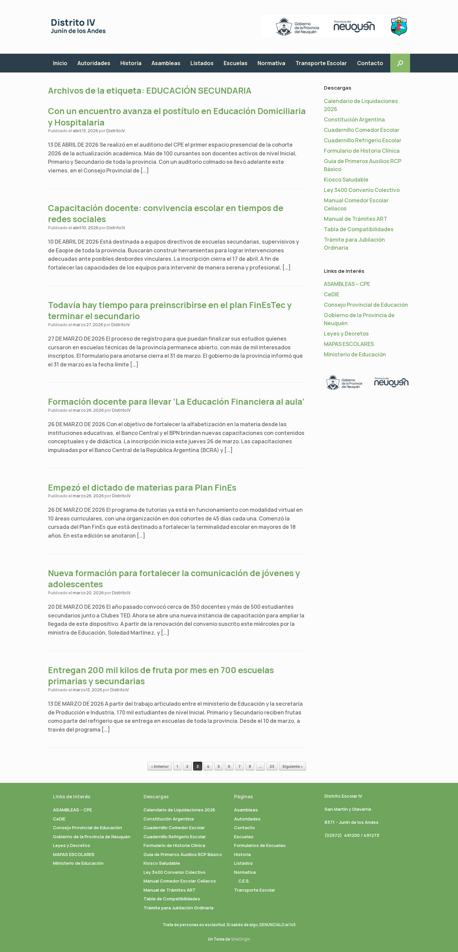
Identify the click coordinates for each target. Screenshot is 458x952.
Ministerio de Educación (355, 354)
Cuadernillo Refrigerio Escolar (362, 140)
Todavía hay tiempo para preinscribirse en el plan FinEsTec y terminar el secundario (170, 310)
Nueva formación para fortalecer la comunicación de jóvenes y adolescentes (174, 578)
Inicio (60, 63)
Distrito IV (115, 131)
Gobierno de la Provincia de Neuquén (91, 837)
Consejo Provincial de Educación (366, 304)
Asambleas (166, 63)
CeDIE (331, 294)
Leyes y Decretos (346, 333)
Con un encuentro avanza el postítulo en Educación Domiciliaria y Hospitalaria (177, 116)
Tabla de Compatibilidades (359, 229)
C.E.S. (244, 881)
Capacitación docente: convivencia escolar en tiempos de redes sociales (165, 213)
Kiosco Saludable (346, 179)
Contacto (370, 63)
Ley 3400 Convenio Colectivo (362, 190)
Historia (130, 63)
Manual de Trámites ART (355, 218)
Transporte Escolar (321, 63)
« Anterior (160, 766)
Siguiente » (292, 766)
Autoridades (93, 63)
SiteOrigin (240, 939)
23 (272, 766)
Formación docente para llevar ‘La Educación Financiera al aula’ (176, 401)
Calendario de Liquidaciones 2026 (179, 810)
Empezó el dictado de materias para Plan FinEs (142, 487)
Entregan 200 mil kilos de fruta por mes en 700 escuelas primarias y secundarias (161, 675)
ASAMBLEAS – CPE (347, 284)
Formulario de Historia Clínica (362, 150)
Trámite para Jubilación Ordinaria (179, 908)
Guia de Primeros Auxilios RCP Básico (183, 854)
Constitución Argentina (354, 119)
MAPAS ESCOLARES (349, 344)
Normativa (271, 63)
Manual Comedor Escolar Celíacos (180, 881)
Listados (202, 63)
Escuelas (235, 63)
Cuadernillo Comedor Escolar (361, 130)
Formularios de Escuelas (260, 845)
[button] (400, 63)
